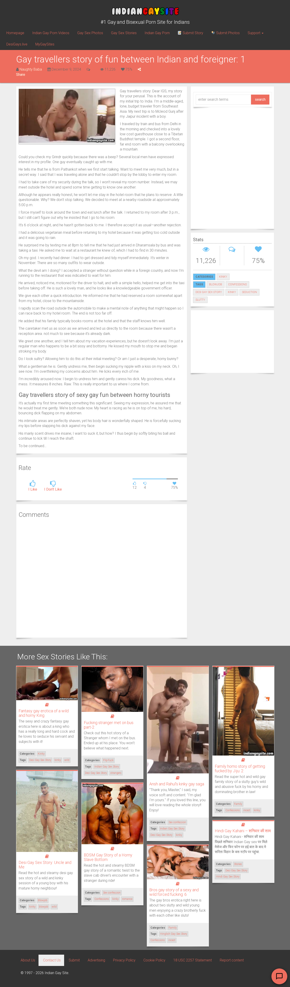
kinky (232, 292)
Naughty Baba (30, 69)
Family (238, 804)
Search (260, 99)
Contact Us (52, 960)
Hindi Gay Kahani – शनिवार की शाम (243, 830)
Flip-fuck (108, 760)
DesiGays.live (16, 44)
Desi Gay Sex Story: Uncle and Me (45, 864)
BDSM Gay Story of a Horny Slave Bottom (108, 857)
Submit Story (192, 33)
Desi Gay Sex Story (40, 760)
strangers (115, 773)
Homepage (15, 33)
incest (246, 810)
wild (66, 760)
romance (127, 899)
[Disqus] (102, 577)
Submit (74, 960)
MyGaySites (44, 44)
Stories (238, 864)
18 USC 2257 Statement (192, 960)
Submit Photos (227, 33)
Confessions (232, 810)
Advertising (96, 960)
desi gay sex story (209, 292)
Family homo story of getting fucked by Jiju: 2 (240, 768)
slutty (200, 299)
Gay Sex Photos (90, 33)
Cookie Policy (154, 960)
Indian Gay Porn (157, 33)
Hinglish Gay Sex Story (173, 933)
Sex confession (177, 822)
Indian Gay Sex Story (106, 766)
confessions (237, 284)
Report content (232, 960)
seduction (249, 292)
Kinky (223, 276)
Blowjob (42, 900)
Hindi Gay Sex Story (227, 876)
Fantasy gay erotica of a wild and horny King (44, 713)
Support (254, 33)
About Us (28, 960)
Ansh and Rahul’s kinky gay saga (176, 784)
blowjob (215, 284)
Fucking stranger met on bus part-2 (108, 725)
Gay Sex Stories (124, 33)
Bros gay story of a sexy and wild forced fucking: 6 (174, 892)
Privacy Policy (124, 960)
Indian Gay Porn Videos (50, 33)
